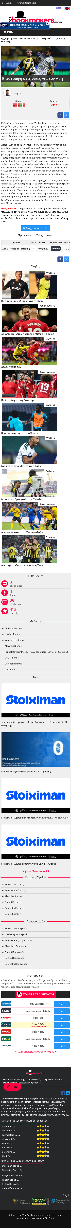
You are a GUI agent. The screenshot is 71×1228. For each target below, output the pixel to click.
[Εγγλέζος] (29, 350)
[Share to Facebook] (60, 117)
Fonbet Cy (7, 1143)
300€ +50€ (38, 1017)
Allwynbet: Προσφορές (16, 946)
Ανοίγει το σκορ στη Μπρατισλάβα (22, 532)
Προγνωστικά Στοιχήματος (23, 38)
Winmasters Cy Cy (11, 1134)
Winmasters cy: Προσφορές (18, 940)
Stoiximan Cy (8, 1126)
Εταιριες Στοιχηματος (38, 994)
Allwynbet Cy (8, 1139)
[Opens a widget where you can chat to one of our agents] (12, 1087)
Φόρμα (18, 100)
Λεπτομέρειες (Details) (38, 1010)
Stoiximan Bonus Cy (12, 1165)
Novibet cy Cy (9, 1130)
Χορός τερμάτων (11, 366)
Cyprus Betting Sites (26, 2)
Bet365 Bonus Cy (10, 1183)
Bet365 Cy (7, 1147)
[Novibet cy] (56, 248)
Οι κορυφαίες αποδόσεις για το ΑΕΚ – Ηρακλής (26, 771)
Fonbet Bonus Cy (10, 1179)
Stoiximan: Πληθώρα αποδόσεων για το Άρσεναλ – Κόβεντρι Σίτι (35, 817)
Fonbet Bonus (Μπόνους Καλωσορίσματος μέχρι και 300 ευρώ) (36, 651)
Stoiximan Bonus (13, 628)
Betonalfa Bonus (13, 663)
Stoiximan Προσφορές (16, 928)
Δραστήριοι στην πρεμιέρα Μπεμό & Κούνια (27, 333)
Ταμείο (53, 100)
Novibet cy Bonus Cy (12, 1170)
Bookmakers (16, 584)
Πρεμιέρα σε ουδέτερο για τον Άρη (22, 301)
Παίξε (62, 1004)
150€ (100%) (38, 1025)
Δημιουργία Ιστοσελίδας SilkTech (35, 1218)
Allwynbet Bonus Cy (12, 1175)
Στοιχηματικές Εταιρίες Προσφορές (20, 1082)
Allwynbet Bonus (13, 645)
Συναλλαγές (35, 1079)
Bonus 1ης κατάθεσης (14, 1079)
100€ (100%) (38, 1045)
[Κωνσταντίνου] (29, 317)
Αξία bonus (15, 602)
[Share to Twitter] (66, 117)
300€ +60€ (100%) (38, 1003)
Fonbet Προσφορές (14, 952)
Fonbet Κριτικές (13, 902)
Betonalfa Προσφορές (16, 963)
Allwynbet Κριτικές (14, 896)
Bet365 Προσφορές (14, 957)
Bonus (13, 593)
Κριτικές (14, 612)
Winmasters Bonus (14, 640)
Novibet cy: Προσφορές (16, 934)
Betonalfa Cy (8, 1151)
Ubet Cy (6, 1155)
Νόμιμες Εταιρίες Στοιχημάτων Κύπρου (35, 1051)
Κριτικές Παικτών (53, 1079)
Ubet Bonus (11, 669)
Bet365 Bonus (12, 657)
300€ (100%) (38, 1031)
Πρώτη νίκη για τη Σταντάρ (17, 400)
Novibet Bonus (12, 634)
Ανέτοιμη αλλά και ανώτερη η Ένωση (23, 565)
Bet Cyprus (7, 2)
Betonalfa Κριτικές (14, 907)
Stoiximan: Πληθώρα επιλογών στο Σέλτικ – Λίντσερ (28, 863)
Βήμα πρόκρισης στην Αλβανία (19, 433)
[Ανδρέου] (29, 284)
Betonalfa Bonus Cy (12, 1188)
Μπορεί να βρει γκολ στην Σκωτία (21, 499)
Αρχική (4, 38)
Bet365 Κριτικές (12, 913)
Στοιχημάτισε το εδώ (36, 228)
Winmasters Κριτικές (15, 890)
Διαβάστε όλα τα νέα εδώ (35, 871)
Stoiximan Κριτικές (14, 884)
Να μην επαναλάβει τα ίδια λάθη (21, 466)
